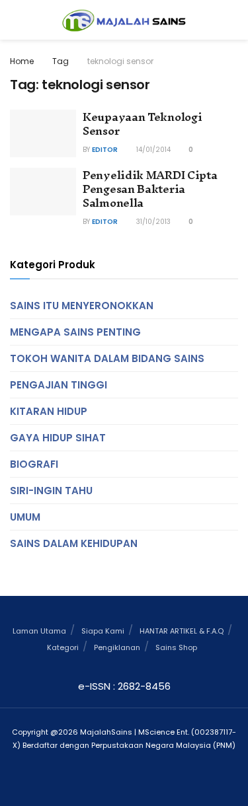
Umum (25, 517)
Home (22, 61)
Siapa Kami (102, 631)
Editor (105, 150)
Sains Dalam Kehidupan (74, 543)
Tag (60, 61)
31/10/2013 (152, 222)
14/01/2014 (152, 150)
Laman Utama (39, 631)
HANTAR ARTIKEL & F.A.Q (182, 631)
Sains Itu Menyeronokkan (81, 305)
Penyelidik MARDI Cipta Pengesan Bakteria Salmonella (150, 188)
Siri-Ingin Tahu (51, 490)
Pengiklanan (117, 647)
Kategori (63, 647)
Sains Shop (176, 647)
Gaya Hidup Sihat (58, 438)
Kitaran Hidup (48, 411)
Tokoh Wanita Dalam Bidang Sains (107, 358)
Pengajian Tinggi (58, 385)
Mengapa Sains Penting (75, 332)
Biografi (34, 464)
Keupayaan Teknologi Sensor (142, 123)
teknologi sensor (120, 61)
